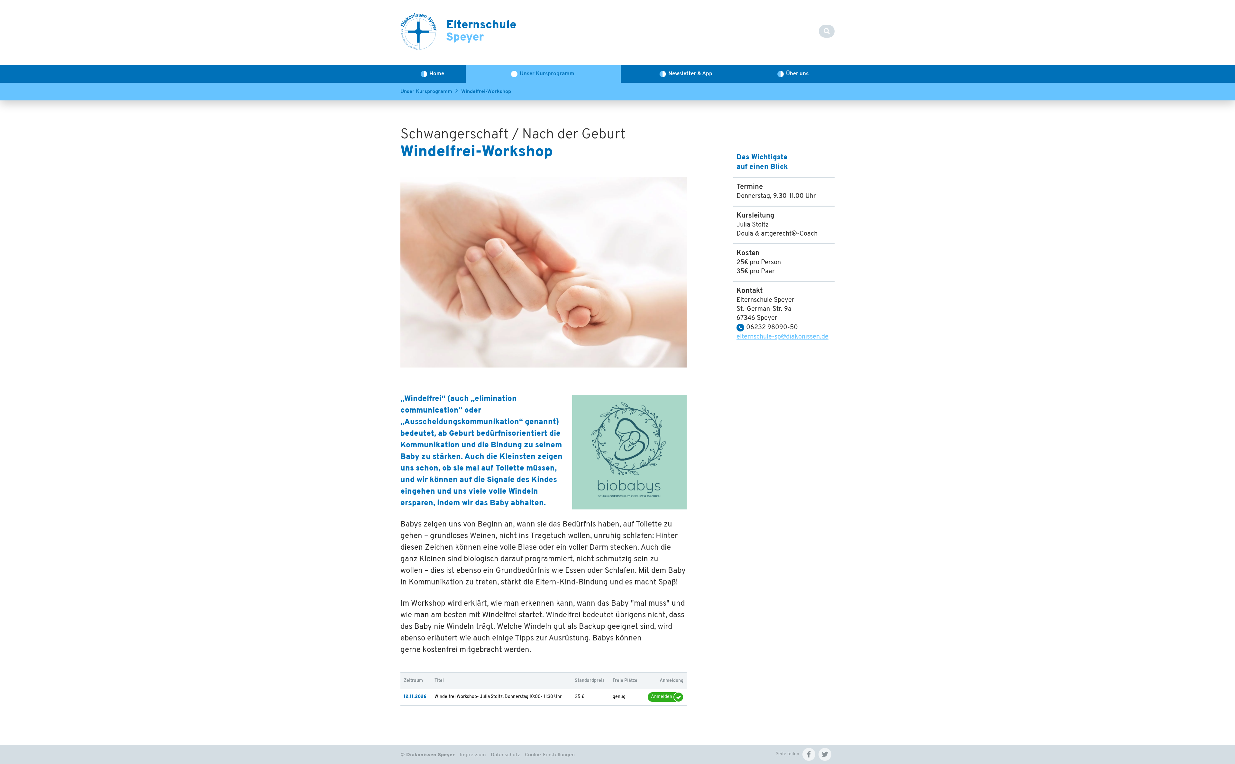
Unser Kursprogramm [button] (547, 74)
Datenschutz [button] (505, 755)
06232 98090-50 (772, 327)
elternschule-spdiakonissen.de (782, 337)
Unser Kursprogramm (426, 91)
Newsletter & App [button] (690, 74)
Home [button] (436, 74)
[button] (808, 754)
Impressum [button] (473, 755)
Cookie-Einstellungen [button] (550, 755)
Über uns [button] (797, 74)
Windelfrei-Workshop (486, 91)
